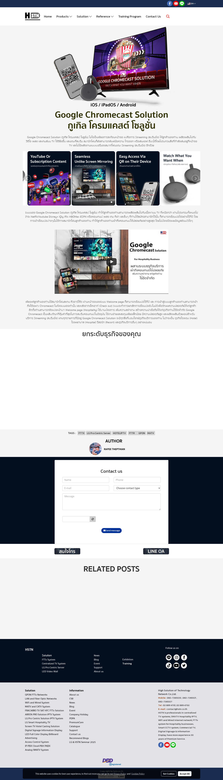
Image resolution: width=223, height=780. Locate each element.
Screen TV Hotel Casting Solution (42, 726)
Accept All (185, 773)
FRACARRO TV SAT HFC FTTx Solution (44, 711)
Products (62, 16)
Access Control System (37, 742)
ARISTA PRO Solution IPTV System (42, 714)
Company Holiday (78, 714)
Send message (113, 530)
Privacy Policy (120, 773)
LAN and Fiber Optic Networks (41, 699)
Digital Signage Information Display (43, 730)
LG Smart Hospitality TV (37, 722)
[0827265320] (67, 551)
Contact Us (153, 16)
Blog (71, 707)
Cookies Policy (137, 773)
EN (192, 3)
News (72, 703)
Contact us (75, 734)
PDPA (72, 718)
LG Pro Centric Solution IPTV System (44, 718)
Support (73, 730)
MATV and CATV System (37, 707)
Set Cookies (168, 773)
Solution (83, 16)
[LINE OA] (156, 551)
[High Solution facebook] (184, 657)
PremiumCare (76, 722)
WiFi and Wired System (37, 703)
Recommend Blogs (79, 738)
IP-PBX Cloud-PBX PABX (37, 746)
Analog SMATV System (37, 750)
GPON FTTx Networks (36, 695)
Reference (103, 16)
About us (74, 695)
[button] (168, 16)
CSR (71, 699)
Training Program (129, 16)
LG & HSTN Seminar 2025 (82, 742)
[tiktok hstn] (169, 665)
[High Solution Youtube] (176, 665)
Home (48, 16)
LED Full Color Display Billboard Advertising (41, 736)
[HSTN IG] (176, 657)
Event (72, 711)
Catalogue (74, 726)
